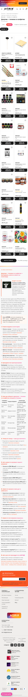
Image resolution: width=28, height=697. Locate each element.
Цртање (14, 342)
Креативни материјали (12, 13)
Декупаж (9, 24)
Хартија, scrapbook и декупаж (8, 15)
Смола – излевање (18, 353)
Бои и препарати (13, 334)
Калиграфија (16, 563)
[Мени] (1, 9)
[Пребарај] (17, 9)
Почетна (3, 13)
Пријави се (22, 579)
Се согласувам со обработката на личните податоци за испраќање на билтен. (12, 583)
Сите (3, 24)
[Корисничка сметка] (20, 9)
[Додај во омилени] (11, 37)
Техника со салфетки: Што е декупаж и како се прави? (19, 283)
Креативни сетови (7, 342)
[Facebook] (11, 645)
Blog (16, 602)
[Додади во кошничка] (7, 60)
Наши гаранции (5, 600)
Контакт (17, 600)
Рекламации (5, 597)
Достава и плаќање (6, 595)
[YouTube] (19, 645)
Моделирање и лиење (8, 353)
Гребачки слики (8, 563)
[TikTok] (22, 645)
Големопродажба (19, 597)
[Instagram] (15, 645)
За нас (16, 595)
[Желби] (23, 9)
